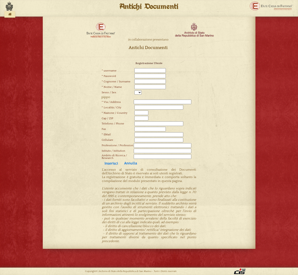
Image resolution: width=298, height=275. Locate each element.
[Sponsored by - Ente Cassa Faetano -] (271, 6)
